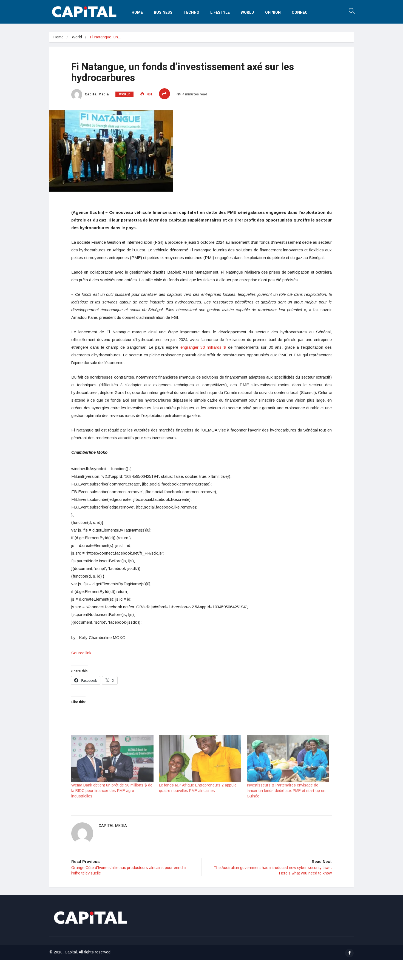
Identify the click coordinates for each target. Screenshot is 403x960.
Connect (301, 12)
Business (163, 12)
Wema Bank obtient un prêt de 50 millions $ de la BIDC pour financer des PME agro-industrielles (111, 790)
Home (137, 12)
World (247, 12)
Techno (191, 12)
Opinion (273, 12)
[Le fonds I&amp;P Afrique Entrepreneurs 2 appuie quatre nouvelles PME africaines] (200, 758)
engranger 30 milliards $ (203, 347)
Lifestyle (220, 12)
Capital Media (96, 94)
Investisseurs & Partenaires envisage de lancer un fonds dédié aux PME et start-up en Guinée (286, 790)
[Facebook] (349, 953)
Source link (81, 653)
